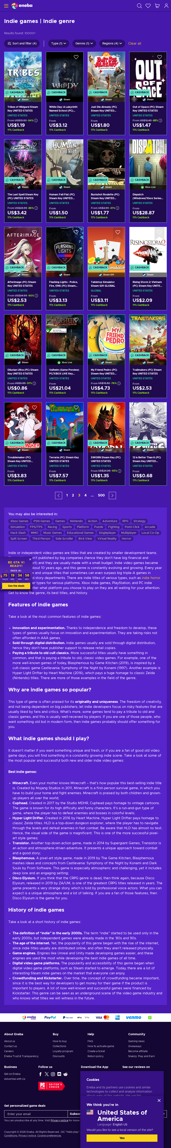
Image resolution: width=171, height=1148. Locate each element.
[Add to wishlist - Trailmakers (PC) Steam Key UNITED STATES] (160, 321)
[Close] (159, 1100)
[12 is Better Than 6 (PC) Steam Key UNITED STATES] (148, 422)
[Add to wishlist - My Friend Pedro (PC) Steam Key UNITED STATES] (118, 321)
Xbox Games (19, 521)
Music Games (52, 532)
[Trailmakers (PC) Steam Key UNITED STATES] (148, 334)
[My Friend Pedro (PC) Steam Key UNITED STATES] (106, 334)
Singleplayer (107, 532)
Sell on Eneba (12, 1074)
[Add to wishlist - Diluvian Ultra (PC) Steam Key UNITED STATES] (34, 321)
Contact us (10, 1046)
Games (60, 521)
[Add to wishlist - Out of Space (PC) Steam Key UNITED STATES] (160, 58)
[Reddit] (65, 1073)
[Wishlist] (148, 5)
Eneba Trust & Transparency (21, 1056)
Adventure (109, 521)
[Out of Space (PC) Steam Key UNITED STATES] (148, 71)
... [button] (92, 495)
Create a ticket (96, 1051)
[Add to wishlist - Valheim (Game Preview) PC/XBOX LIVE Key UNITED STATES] (76, 321)
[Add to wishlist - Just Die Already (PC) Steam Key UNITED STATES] (118, 58)
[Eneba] (21, 6)
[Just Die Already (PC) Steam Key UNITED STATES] (106, 71)
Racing (52, 527)
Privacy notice (59, 1120)
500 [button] (101, 495)
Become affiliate (138, 1051)
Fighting (113, 527)
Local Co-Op (150, 532)
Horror (126, 538)
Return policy (96, 1056)
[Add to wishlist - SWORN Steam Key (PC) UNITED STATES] (118, 409)
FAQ (90, 1041)
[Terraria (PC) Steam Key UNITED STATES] (64, 422)
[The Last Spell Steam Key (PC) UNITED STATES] (22, 159)
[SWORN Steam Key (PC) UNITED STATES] (106, 422)
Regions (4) (110, 43)
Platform (83, 527)
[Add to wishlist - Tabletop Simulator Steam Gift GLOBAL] (118, 233)
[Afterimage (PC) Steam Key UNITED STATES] (22, 246)
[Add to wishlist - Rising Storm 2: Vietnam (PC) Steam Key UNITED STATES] (160, 233)
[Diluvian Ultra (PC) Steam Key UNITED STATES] (22, 334)
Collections (59, 1046)
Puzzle (98, 527)
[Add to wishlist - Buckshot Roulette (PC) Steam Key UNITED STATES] (118, 146)
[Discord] (59, 1073)
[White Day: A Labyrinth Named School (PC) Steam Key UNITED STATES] (64, 71)
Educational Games (80, 532)
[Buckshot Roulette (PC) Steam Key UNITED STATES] (106, 159)
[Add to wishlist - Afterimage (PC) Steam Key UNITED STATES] (34, 233)
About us (9, 1041)
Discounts (59, 1056)
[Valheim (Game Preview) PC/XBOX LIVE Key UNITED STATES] (64, 334)
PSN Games (42, 521)
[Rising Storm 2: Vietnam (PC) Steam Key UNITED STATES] (148, 246)
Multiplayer (128, 532)
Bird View (85, 538)
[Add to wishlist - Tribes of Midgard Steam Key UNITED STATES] (34, 58)
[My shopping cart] (157, 5)
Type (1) (56, 43)
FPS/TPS (36, 527)
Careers (9, 1051)
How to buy (60, 1041)
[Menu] (5, 5)
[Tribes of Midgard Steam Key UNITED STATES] (22, 71)
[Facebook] (40, 1073)
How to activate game (101, 1046)
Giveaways (134, 1046)
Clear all (134, 43)
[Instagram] (53, 1073)
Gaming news (136, 1041)
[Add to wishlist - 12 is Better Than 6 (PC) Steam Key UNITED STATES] (160, 409)
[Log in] (166, 5)
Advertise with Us (14, 1079)
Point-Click (132, 527)
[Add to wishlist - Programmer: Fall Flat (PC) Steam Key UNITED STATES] (76, 146)
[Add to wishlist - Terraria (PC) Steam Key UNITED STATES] (76, 409)
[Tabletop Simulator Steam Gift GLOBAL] (106, 246)
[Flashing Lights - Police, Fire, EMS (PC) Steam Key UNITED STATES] (64, 246)
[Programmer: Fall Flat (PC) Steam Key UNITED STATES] (64, 159)
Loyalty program (63, 1051)
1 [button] (67, 495)
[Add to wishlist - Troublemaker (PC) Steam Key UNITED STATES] (34, 409)
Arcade (150, 527)
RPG (125, 521)
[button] (58, 495)
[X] (47, 1073)
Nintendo (76, 521)
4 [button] (85, 495)
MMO (34, 532)
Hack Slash (18, 532)
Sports (67, 527)
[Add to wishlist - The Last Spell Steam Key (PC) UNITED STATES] (34, 146)
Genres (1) (82, 43)
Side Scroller (64, 538)
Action (92, 521)
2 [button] (73, 495)
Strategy (139, 521)
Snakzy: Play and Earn (141, 1056)
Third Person (41, 538)
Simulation (17, 527)
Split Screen (18, 538)
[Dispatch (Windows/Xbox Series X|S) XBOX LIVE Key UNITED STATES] (148, 159)
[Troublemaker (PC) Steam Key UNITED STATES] (22, 422)
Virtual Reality (107, 538)
